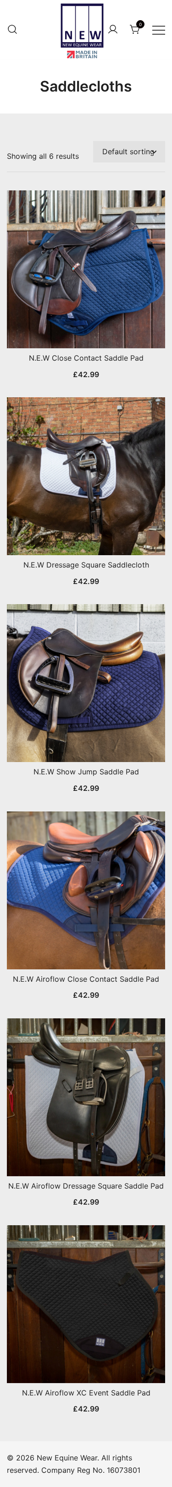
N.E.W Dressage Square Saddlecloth (86, 564)
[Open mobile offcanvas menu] (158, 29)
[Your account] (112, 30)
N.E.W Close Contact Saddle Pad (86, 357)
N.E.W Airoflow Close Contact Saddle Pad (86, 979)
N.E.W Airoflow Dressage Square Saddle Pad (86, 1185)
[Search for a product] (12, 29)
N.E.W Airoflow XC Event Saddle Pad (86, 1392)
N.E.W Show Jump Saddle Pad (86, 771)
